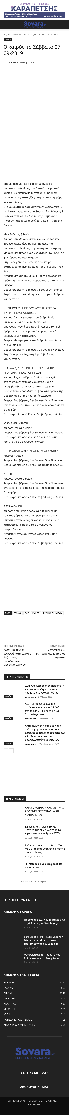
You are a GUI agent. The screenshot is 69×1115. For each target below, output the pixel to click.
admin (14, 62)
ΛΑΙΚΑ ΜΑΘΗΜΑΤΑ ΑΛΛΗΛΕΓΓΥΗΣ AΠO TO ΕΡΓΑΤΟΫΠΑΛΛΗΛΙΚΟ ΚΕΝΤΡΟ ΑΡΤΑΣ (44, 811)
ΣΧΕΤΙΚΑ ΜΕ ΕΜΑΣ (16, 1100)
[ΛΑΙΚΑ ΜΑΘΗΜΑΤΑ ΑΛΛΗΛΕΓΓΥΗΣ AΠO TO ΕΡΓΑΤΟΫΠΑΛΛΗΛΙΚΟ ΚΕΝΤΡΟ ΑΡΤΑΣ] (13, 812)
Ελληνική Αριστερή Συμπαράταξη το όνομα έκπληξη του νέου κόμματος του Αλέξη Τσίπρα (44, 689)
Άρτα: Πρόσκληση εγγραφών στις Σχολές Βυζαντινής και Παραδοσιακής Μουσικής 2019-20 (17, 657)
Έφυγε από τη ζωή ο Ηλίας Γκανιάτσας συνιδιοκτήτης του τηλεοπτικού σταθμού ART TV (43, 830)
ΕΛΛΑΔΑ (17, 34)
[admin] (6, 62)
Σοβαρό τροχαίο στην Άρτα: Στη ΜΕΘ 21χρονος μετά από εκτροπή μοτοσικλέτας (45, 849)
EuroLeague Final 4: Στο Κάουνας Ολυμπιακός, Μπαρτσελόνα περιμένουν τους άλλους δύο (43, 940)
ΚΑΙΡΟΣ (36, 613)
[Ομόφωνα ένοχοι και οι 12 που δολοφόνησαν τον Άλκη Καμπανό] (12, 959)
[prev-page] (6, 750)
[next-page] (11, 750)
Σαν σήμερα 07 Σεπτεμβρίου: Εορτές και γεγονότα (50, 653)
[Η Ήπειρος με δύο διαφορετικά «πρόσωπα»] (13, 868)
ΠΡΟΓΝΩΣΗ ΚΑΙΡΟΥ (52, 613)
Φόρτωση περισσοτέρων (33, 881)
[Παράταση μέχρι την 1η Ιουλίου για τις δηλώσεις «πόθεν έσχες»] (12, 924)
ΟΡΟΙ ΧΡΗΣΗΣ (36, 1100)
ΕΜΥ (27, 613)
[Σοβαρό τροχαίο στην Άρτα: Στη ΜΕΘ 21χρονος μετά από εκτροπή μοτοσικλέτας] (13, 850)
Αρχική (7, 34)
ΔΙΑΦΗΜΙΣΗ (52, 1100)
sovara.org (30, 696)
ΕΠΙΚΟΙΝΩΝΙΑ (34, 1104)
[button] (6, 24)
